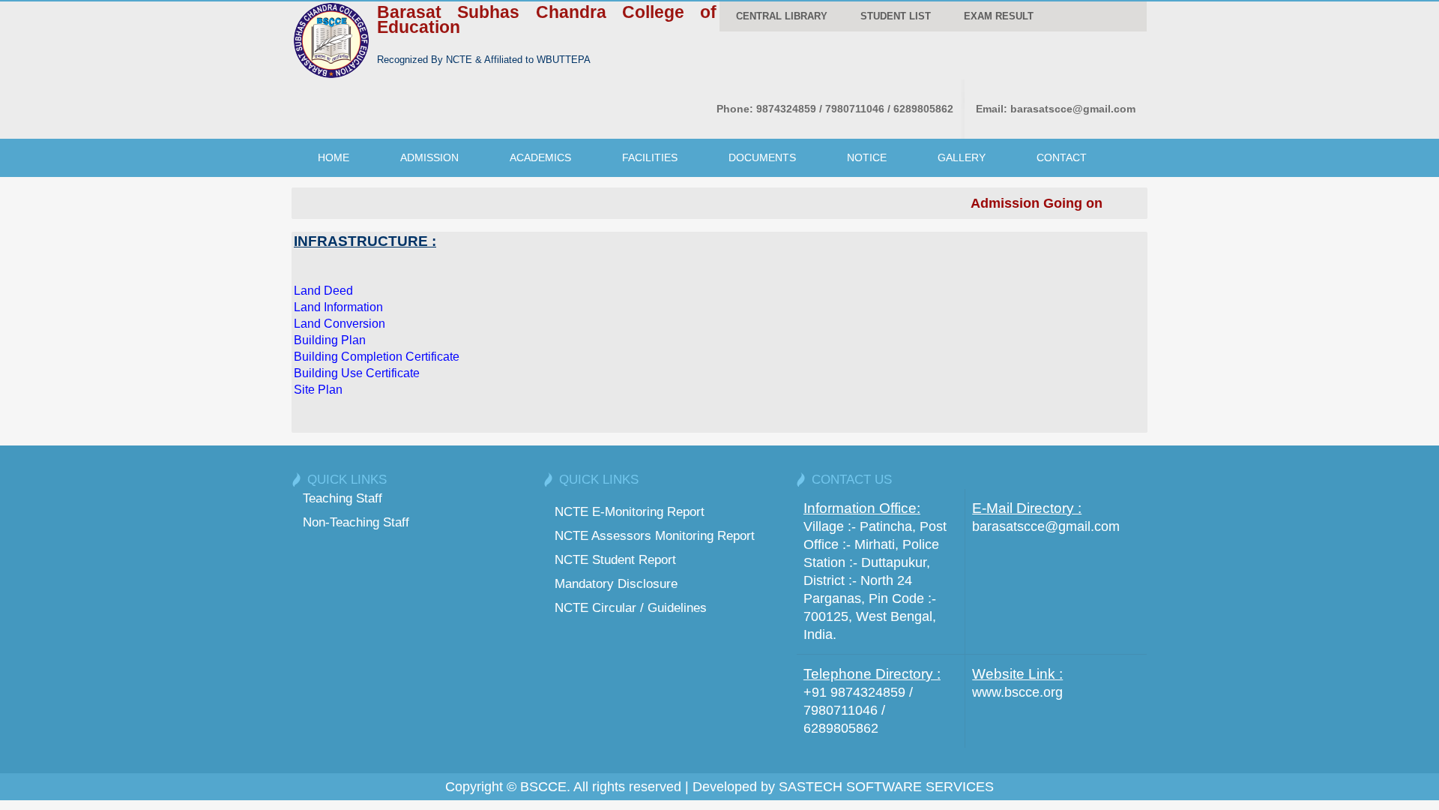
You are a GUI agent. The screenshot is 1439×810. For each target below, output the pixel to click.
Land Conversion (339, 323)
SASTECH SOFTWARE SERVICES (886, 786)
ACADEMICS (540, 158)
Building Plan (330, 340)
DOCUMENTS (762, 158)
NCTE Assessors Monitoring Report (655, 535)
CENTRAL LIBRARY (781, 16)
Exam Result (999, 16)
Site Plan (318, 389)
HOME (333, 158)
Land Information (338, 307)
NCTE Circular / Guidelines (631, 607)
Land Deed (323, 290)
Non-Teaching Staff (356, 522)
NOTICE (867, 158)
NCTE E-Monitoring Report (630, 511)
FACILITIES (650, 158)
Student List (895, 16)
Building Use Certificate (357, 373)
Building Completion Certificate (376, 356)
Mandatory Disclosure (616, 583)
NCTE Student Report (615, 559)
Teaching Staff (342, 498)
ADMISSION (429, 158)
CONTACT (1062, 158)
